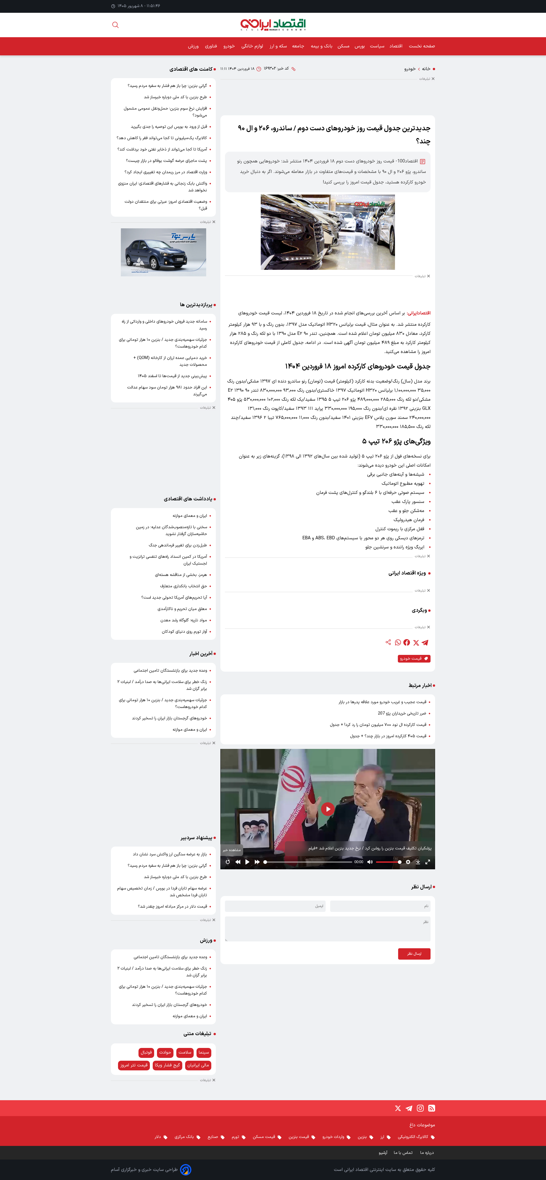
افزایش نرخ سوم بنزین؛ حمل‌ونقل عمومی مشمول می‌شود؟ (165, 112)
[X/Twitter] (397, 1108)
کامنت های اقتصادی (190, 69)
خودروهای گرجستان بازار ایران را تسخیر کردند (169, 718)
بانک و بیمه (321, 46)
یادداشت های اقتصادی (188, 499)
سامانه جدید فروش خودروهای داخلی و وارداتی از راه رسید (164, 325)
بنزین (362, 1137)
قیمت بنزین (299, 1137)
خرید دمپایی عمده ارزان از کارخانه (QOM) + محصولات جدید (170, 361)
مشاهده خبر (232, 850)
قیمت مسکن (264, 1137)
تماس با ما (404, 1153)
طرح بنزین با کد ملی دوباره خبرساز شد (175, 97)
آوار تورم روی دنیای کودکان (184, 632)
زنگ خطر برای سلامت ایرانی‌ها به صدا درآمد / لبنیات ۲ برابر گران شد (162, 685)
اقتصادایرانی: (419, 313)
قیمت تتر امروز (134, 1065)
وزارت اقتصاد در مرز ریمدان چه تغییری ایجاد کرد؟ (166, 172)
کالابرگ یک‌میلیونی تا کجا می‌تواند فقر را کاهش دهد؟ (162, 138)
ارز (382, 1137)
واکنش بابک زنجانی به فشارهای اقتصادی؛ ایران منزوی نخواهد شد (162, 187)
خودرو (230, 46)
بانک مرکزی (184, 1137)
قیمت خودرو (410, 659)
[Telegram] (409, 1108)
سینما (204, 1052)
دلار (158, 1137)
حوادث (165, 1052)
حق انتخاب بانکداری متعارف (183, 586)
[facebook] (406, 642)
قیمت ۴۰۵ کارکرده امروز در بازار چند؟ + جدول (388, 736)
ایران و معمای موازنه (190, 516)
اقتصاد (397, 46)
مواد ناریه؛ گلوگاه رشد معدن (183, 620)
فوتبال (146, 1052)
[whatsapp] (397, 642)
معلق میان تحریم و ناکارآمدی (182, 609)
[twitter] (415, 642)
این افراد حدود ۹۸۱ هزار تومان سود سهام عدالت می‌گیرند (167, 391)
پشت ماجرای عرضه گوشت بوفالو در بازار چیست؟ (166, 161)
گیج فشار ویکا (167, 1065)
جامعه (299, 46)
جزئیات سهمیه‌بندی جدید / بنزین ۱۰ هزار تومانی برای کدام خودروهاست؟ (163, 343)
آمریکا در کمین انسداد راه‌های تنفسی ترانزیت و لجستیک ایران (168, 560)
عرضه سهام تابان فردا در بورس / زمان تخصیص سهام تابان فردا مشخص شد (162, 891)
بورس (360, 46)
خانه (426, 69)
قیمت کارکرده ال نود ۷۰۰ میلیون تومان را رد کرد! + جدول (378, 725)
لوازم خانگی (252, 46)
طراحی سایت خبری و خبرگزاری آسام (144, 1169)
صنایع (213, 1137)
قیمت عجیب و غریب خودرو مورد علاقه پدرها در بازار (382, 702)
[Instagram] (420, 1108)
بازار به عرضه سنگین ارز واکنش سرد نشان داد (170, 854)
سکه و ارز (278, 46)
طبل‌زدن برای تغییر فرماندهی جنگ (178, 545)
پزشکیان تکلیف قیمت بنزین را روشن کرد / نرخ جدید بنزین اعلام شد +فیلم (370, 848)
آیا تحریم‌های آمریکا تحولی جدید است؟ (174, 598)
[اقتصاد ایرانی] (272, 25)
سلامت (185, 1052)
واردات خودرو (333, 1137)
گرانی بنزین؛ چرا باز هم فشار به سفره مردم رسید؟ (167, 86)
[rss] (431, 1108)
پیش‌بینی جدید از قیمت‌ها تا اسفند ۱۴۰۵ (172, 376)
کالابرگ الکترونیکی (413, 1137)
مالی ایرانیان (198, 1065)
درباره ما (427, 1153)
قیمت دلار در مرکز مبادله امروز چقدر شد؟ (172, 907)
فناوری (211, 46)
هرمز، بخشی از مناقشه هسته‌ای (181, 575)
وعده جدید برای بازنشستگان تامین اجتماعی (170, 671)
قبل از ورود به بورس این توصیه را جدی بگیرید (169, 127)
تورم (235, 1137)
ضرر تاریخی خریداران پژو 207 (402, 714)
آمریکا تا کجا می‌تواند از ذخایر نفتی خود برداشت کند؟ (162, 150)
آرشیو (383, 1153)
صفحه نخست (422, 46)
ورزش (194, 46)
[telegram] (424, 642)
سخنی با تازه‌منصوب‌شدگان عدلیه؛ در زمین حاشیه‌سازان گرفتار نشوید (171, 530)
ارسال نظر (414, 954)
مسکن (343, 46)
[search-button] (115, 25)
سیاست (377, 46)
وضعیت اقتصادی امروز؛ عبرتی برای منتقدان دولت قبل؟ (166, 205)
